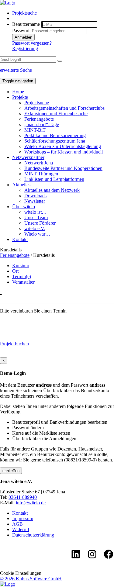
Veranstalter (23, 282)
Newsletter (34, 201)
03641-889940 (23, 497)
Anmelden (23, 37)
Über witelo (23, 206)
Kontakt (20, 239)
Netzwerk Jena (38, 162)
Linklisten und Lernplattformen (54, 179)
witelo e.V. (34, 228)
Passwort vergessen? (32, 43)
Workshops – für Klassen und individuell (63, 151)
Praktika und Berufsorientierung (55, 135)
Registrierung (25, 48)
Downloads (35, 195)
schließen (10, 470)
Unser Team (36, 217)
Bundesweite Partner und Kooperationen (63, 168)
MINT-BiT (35, 130)
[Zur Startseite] (7, 2)
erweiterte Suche (16, 70)
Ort (15, 271)
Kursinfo (20, 265)
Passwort (20, 30)
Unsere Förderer (40, 223)
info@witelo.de (31, 502)
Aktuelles (21, 184)
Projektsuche (24, 13)
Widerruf (20, 529)
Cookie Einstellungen (20, 573)
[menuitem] (63, 13)
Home (18, 91)
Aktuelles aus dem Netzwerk (52, 190)
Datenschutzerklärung (33, 534)
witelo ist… (35, 212)
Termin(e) (21, 276)
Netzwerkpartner (28, 157)
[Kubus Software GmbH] (7, 584)
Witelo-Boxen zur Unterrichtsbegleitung (62, 146)
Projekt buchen (14, 343)
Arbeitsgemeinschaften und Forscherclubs (64, 108)
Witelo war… (37, 234)
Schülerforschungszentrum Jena (54, 140)
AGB (17, 524)
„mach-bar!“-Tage (41, 124)
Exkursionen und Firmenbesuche (56, 113)
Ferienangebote (39, 119)
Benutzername (26, 24)
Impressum (22, 518)
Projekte (20, 97)
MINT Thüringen (41, 173)
